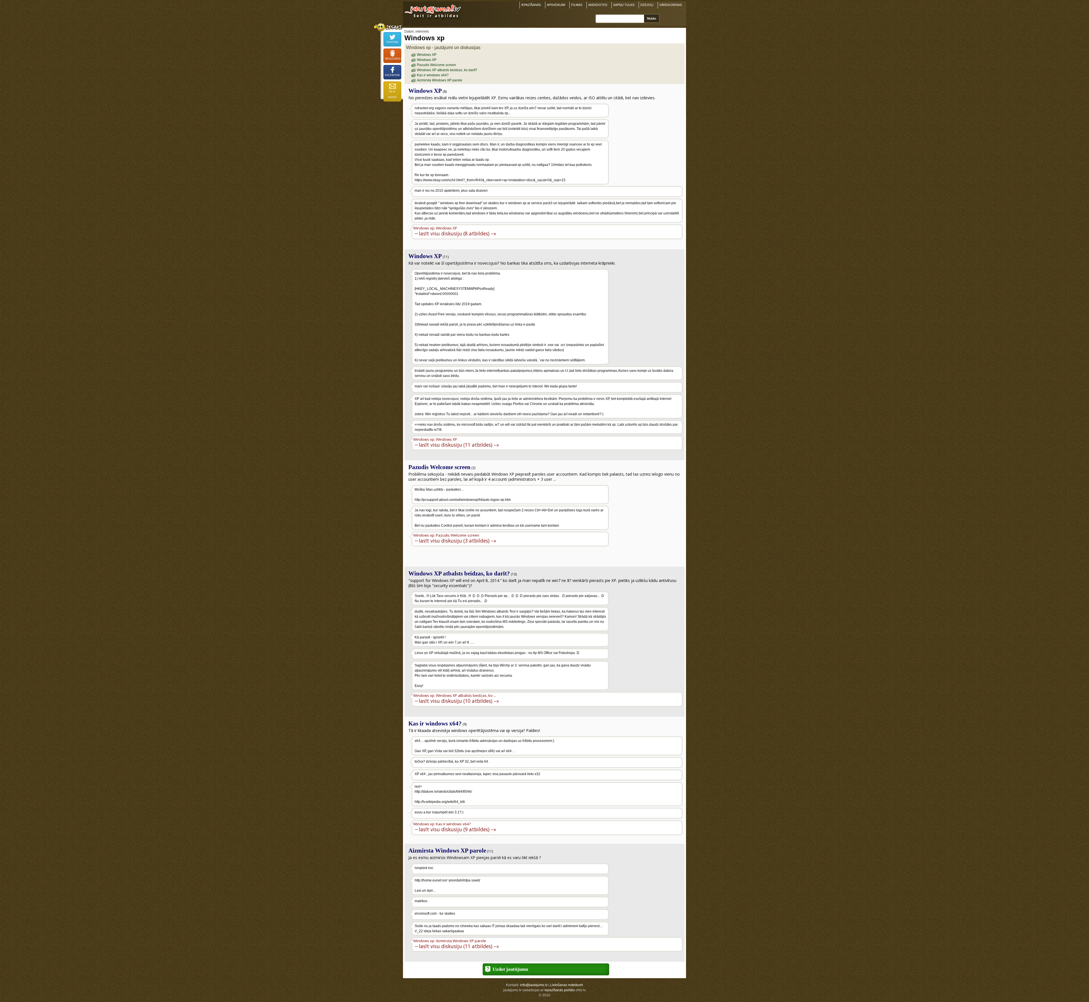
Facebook (392, 75)
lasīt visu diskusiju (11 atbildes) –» (459, 444)
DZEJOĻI (646, 5)
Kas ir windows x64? (433, 75)
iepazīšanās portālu (559, 990)
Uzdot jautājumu (510, 969)
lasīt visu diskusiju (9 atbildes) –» (457, 829)
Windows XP (426, 55)
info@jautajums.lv (534, 985)
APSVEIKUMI (556, 5)
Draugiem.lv (393, 58)
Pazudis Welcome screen (436, 65)
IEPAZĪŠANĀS (531, 5)
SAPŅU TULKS (623, 5)
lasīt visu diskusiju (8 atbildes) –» (457, 233)
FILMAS (576, 5)
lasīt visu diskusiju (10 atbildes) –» (459, 700)
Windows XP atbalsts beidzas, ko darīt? (447, 70)
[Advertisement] (646, 139)
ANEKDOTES (597, 5)
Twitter (392, 42)
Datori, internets (416, 31)
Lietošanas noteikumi (566, 985)
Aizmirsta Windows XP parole (439, 80)
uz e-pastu (392, 94)
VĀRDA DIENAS (670, 5)
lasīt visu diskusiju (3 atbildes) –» (457, 540)
